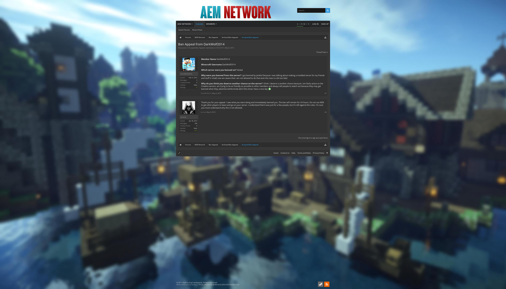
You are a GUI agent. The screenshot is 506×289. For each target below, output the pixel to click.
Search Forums (184, 30)
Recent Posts (197, 30)
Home (276, 153)
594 (196, 123)
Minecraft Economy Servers (187, 284)
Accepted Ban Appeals (197, 48)
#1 (326, 93)
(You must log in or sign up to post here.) (313, 138)
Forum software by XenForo (219, 284)
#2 (326, 112)
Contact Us (285, 153)
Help (293, 153)
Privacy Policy (318, 153)
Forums (199, 24)
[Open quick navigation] (325, 37)
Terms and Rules (304, 153)
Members (210, 24)
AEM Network (184, 24)
